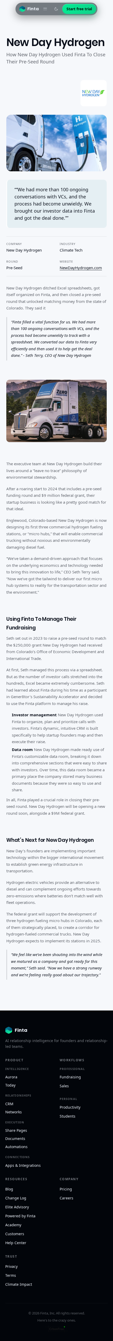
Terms (10, 1275)
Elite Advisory (17, 1206)
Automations (16, 1146)
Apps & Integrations (23, 1165)
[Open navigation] (45, 8)
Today (10, 1085)
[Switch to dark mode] (56, 8)
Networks (13, 1111)
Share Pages (16, 1130)
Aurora (11, 1076)
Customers (14, 1233)
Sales (64, 1085)
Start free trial (79, 8)
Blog (9, 1189)
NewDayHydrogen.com (81, 267)
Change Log (15, 1197)
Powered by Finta (20, 1215)
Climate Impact (18, 1284)
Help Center (15, 1242)
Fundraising (70, 1076)
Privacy (11, 1266)
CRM (9, 1103)
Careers (66, 1197)
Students (67, 1116)
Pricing (66, 1189)
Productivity (70, 1107)
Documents (15, 1138)
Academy (13, 1224)
